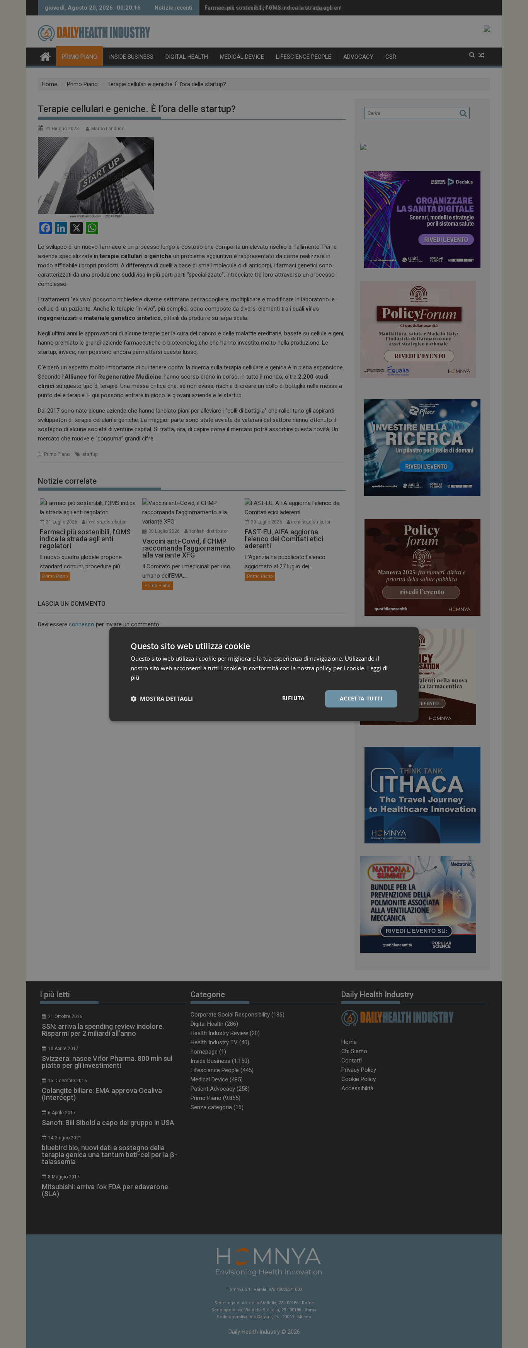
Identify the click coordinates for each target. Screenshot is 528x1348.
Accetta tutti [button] (361, 698)
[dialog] (264, 674)
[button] (162, 699)
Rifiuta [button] (293, 698)
